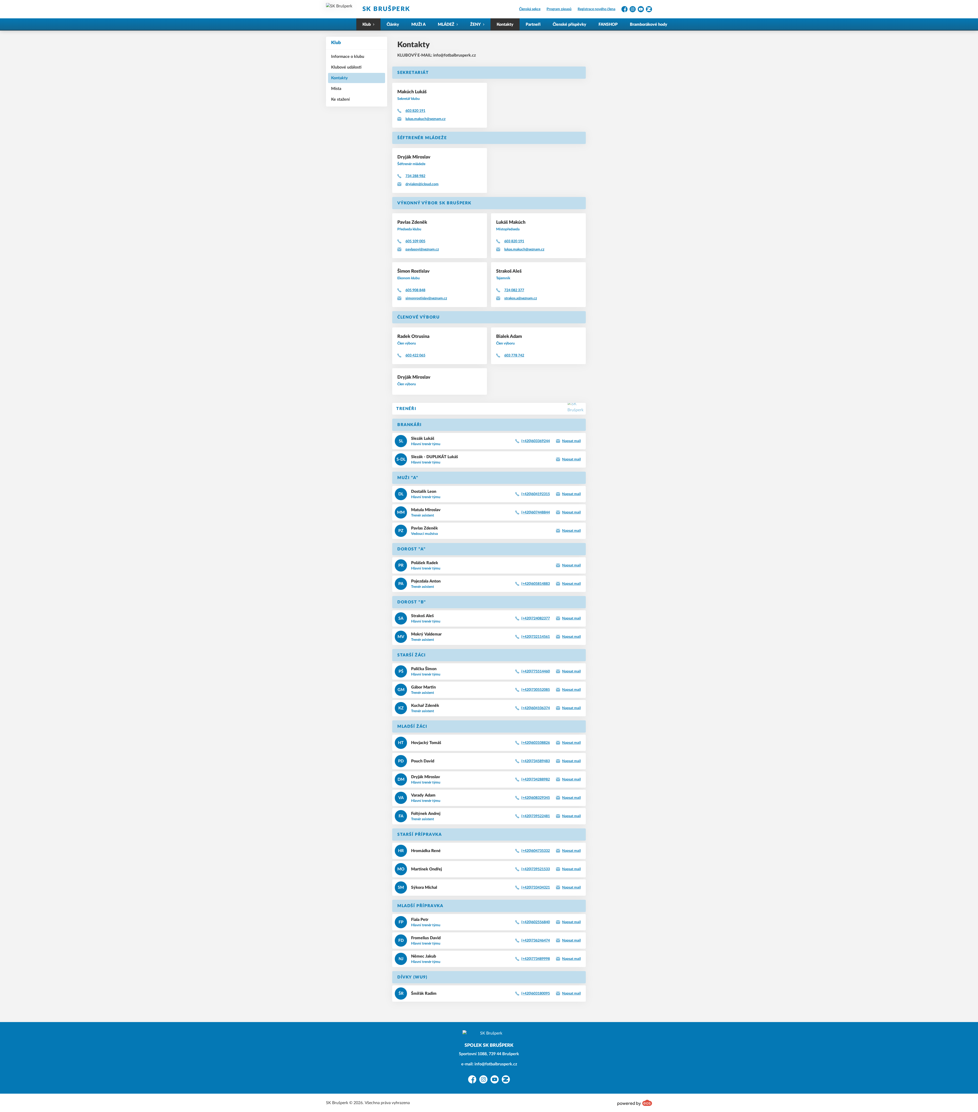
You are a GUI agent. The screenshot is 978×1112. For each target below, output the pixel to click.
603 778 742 (514, 355)
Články (393, 24)
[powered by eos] (634, 1103)
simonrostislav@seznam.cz (426, 298)
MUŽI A (418, 24)
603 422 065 (415, 355)
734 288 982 (415, 176)
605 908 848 (415, 290)
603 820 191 (415, 111)
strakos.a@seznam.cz (520, 298)
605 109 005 (415, 241)
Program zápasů (559, 9)
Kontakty (505, 24)
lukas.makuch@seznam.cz (425, 119)
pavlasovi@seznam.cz (422, 249)
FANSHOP (608, 24)
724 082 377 (514, 290)
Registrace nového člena (596, 9)
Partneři (533, 24)
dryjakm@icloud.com (422, 184)
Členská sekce (529, 9)
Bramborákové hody (648, 24)
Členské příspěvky (569, 24)
